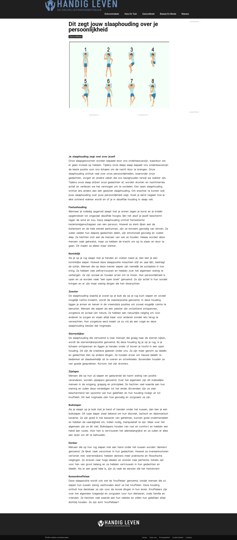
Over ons (153, 537)
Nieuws (185, 14)
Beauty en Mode (168, 14)
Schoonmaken (112, 14)
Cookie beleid (177, 537)
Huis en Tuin (131, 14)
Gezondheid (148, 14)
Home (144, 537)
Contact (189, 537)
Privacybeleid (164, 537)
